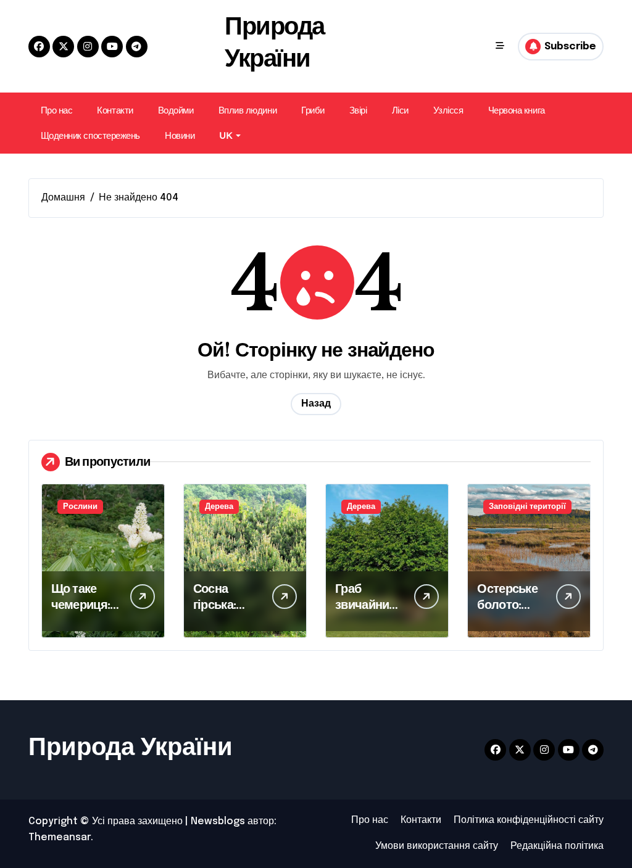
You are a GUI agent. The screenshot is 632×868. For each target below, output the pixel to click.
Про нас (57, 110)
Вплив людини (247, 110)
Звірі (358, 110)
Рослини (80, 507)
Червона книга (516, 110)
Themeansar (59, 837)
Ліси (400, 110)
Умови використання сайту (436, 846)
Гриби (313, 110)
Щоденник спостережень (90, 135)
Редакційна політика (557, 846)
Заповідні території (527, 507)
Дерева (219, 507)
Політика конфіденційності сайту (529, 820)
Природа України (130, 748)
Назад (316, 404)
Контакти (115, 110)
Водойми (176, 110)
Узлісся (448, 110)
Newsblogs (218, 821)
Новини (179, 135)
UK (225, 135)
